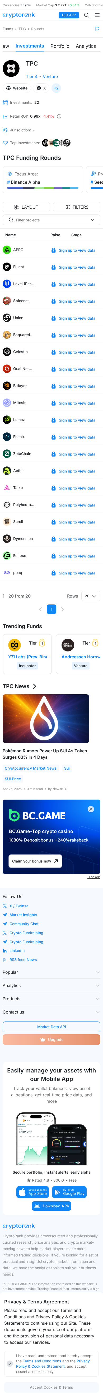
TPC (22, 29)
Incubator (27, 665)
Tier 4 (32, 76)
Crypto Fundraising (26, 932)
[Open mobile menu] (97, 15)
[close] (91, 809)
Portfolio (59, 46)
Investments (30, 46)
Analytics (86, 46)
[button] (32, 1192)
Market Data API (51, 1026)
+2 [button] (56, 88)
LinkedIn (17, 950)
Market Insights (23, 914)
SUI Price (13, 778)
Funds (8, 29)
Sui (67, 768)
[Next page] (62, 609)
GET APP (69, 15)
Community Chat (24, 923)
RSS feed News (23, 959)
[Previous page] (40, 609)
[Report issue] (97, 29)
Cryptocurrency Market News (31, 768)
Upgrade (55, 1039)
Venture (50, 76)
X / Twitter (19, 906)
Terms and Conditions (42, 1361)
